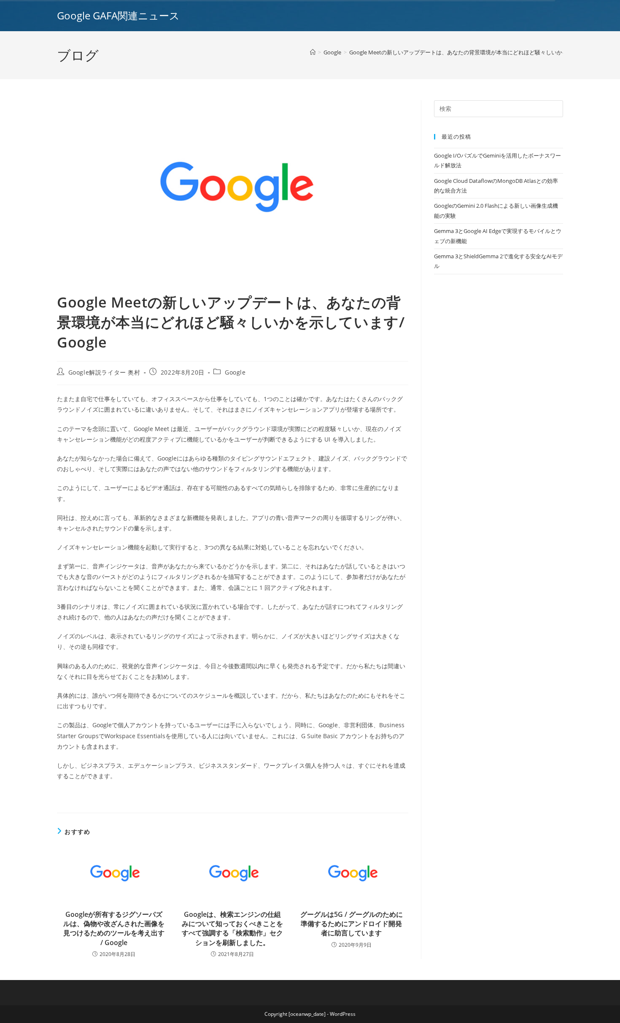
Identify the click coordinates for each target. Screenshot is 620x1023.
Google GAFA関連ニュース (118, 15)
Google (235, 372)
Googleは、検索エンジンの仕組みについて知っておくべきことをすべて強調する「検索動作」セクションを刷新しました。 (232, 928)
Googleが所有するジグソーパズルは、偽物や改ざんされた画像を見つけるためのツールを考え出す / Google (113, 928)
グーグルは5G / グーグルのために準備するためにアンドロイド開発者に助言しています (351, 924)
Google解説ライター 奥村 (104, 372)
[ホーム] (312, 52)
